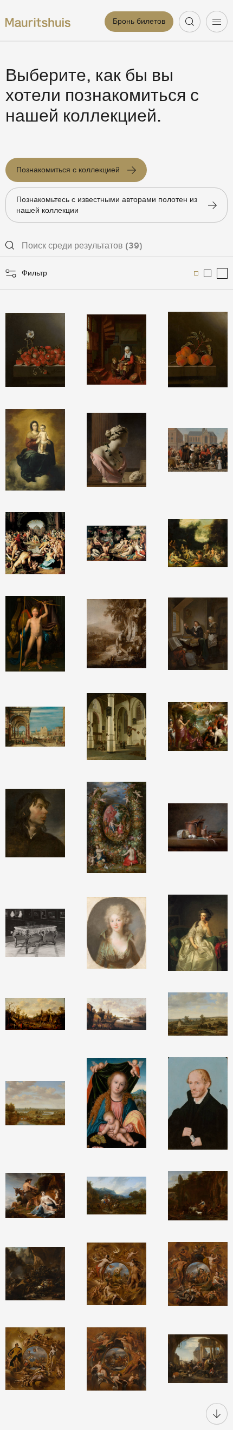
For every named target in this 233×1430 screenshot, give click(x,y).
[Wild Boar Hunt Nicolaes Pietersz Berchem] (116, 1195)
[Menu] (217, 21)
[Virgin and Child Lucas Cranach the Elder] (116, 1103)
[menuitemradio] (196, 273)
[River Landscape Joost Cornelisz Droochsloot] (116, 1014)
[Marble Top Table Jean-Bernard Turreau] (35, 933)
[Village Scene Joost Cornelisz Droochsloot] (35, 1014)
